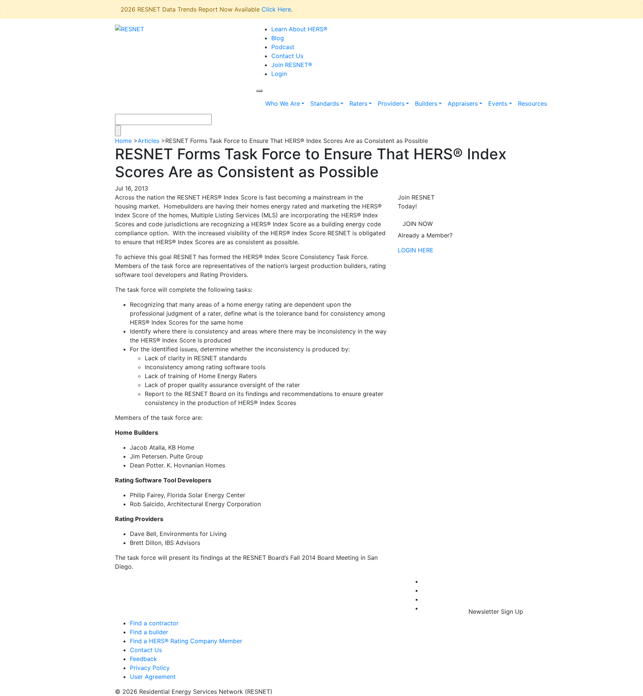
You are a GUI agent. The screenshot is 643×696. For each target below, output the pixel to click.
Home (123, 140)
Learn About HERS (299, 29)
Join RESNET (291, 64)
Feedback (143, 659)
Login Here (416, 250)
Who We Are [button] (282, 103)
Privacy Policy (150, 667)
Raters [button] (358, 103)
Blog (277, 38)
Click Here (276, 9)
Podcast (282, 47)
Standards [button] (324, 103)
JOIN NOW (418, 223)
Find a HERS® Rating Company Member (186, 641)
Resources (532, 103)
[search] (259, 91)
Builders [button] (426, 103)
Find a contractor (154, 623)
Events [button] (497, 103)
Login (279, 73)
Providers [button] (391, 103)
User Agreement (153, 676)
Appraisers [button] (463, 103)
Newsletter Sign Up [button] (495, 611)
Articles (148, 140)
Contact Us (287, 56)
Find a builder (149, 632)
